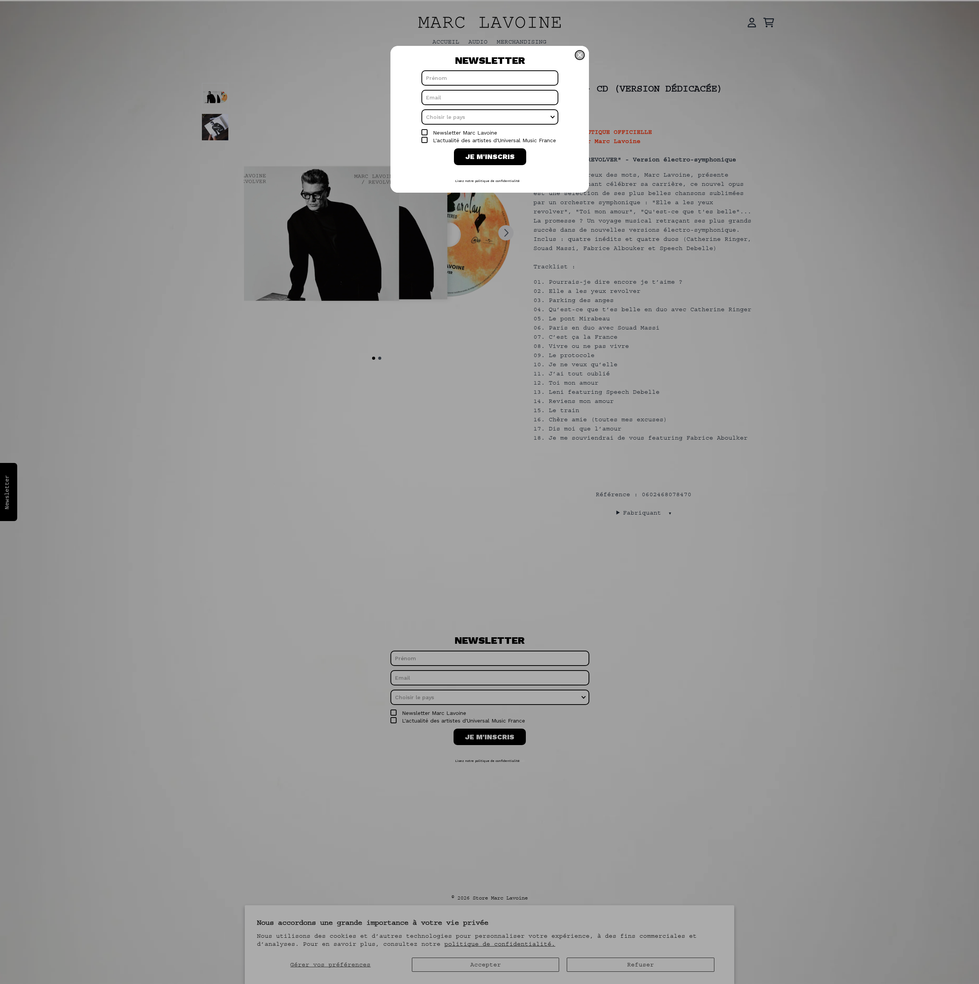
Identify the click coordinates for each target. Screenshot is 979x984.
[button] (579, 55)
